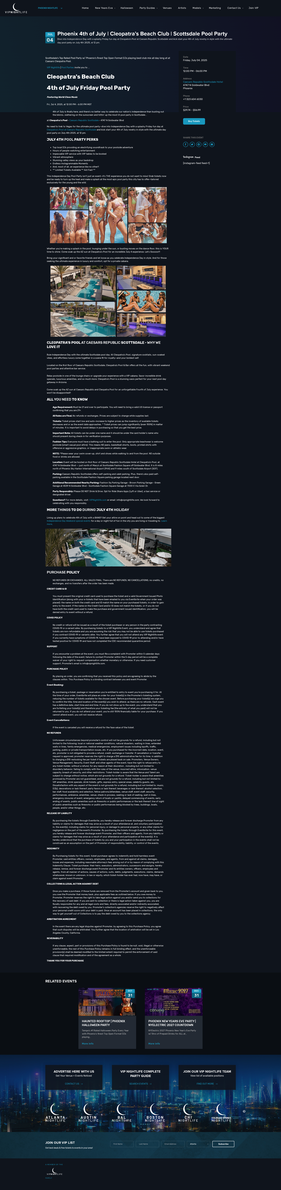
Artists (182, 8)
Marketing (215, 8)
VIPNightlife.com (98, 500)
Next (244, 1111)
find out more (205, 1083)
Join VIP (253, 8)
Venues (167, 8)
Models (197, 8)
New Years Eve (104, 8)
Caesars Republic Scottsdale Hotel (203, 81)
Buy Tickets (194, 121)
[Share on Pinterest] (198, 144)
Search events (138, 1083)
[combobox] (198, 1144)
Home (85, 8)
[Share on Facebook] (185, 144)
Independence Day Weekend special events (68, 521)
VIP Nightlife (53, 67)
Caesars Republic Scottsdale (84, 120)
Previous (37, 1111)
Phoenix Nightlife (48, 8)
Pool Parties (67, 67)
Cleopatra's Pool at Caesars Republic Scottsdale (71, 129)
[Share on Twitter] (192, 144)
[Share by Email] (212, 144)
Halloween (127, 8)
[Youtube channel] (205, 144)
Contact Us (234, 8)
